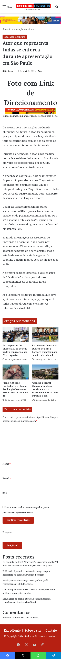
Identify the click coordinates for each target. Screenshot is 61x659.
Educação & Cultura (24, 29)
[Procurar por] (56, 8)
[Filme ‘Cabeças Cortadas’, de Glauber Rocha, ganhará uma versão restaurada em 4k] (16, 372)
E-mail (7, 478)
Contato (51, 630)
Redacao (9, 71)
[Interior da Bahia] (34, 6)
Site (5, 492)
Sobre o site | (35, 630)
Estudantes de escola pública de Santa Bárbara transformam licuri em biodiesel (44, 350)
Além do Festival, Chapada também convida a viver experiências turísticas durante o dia (45, 389)
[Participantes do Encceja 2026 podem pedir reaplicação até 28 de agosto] (16, 334)
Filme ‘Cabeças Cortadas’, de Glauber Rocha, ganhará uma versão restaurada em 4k (15, 389)
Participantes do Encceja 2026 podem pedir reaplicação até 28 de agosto (15, 350)
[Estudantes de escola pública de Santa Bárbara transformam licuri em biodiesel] (45, 334)
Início (8, 29)
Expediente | (14, 630)
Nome (7, 463)
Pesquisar (7, 532)
